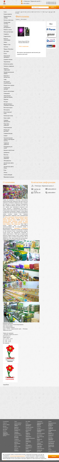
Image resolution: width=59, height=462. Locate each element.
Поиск (14, 219)
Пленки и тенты (8, 29)
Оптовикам (5, 427)
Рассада (6, 101)
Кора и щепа (40, 441)
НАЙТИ (52, 7)
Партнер (10, 219)
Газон (5, 11)
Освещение (7, 93)
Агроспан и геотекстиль (7, 76)
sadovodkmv (26, 3)
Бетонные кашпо (8, 107)
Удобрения (6, 152)
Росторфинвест (6, 222)
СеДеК (8, 218)
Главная (17, 19)
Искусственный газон (8, 113)
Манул (25, 218)
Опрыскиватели (8, 127)
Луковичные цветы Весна (9, 163)
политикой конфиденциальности (17, 455)
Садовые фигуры (8, 133)
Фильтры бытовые (8, 31)
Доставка (5, 429)
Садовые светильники (7, 121)
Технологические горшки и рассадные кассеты (9, 139)
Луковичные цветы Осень (9, 167)
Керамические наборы (7, 17)
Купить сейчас (6, 424)
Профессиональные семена (9, 73)
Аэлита (4, 218)
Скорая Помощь (18, 222)
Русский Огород (19, 218)
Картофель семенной (6, 158)
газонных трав (24, 219)
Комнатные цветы (8, 63)
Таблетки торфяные (28, 433)
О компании (6, 421)
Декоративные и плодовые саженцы (9, 104)
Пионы (5, 172)
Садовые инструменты (7, 26)
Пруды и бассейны (16, 450)
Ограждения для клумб (8, 147)
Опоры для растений (6, 130)
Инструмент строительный (7, 82)
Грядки (5, 135)
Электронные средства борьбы (8, 96)
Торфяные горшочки (6, 143)
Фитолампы (7, 109)
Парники (6, 99)
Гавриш (13, 218)
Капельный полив (8, 115)
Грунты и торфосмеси (7, 69)
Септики (6, 46)
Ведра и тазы (7, 44)
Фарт (12, 222)
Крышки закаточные (9, 150)
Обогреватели (7, 160)
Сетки (5, 53)
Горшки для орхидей (7, 88)
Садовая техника (8, 59)
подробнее (6, 384)
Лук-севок (6, 51)
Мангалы (6, 154)
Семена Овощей (8, 174)
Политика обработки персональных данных (6, 434)
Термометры (7, 61)
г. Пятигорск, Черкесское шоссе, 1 (32, 1)
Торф (5, 79)
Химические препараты (7, 56)
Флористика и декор (9, 85)
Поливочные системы (7, 23)
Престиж (5, 219)
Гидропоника (7, 36)
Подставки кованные (6, 124)
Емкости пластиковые (7, 39)
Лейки (5, 42)
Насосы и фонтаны (16, 427)
